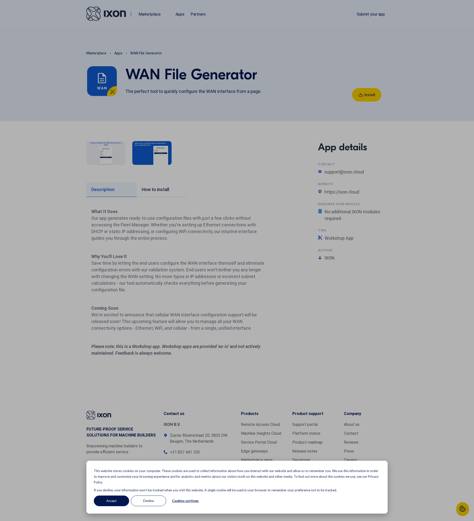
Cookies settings (185, 501)
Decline (148, 501)
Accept (111, 501)
